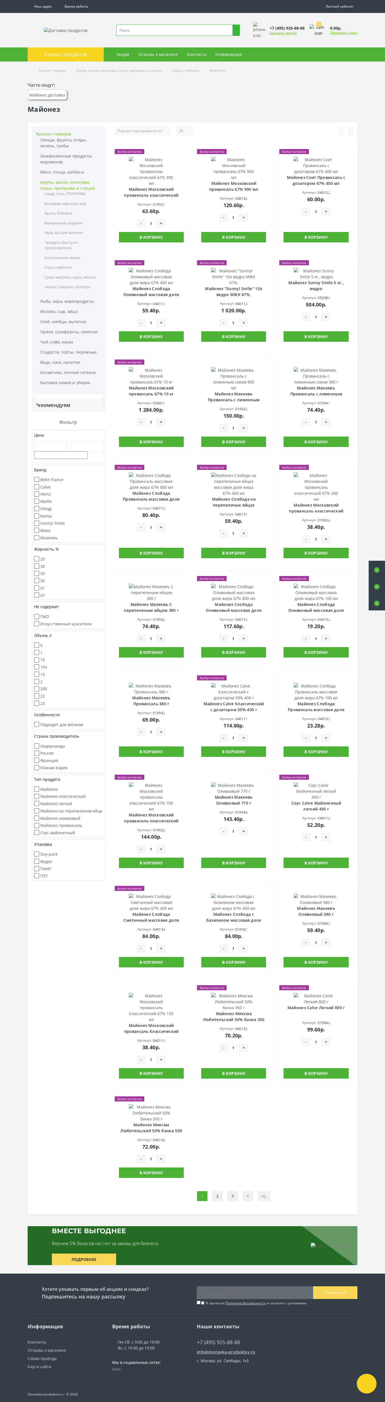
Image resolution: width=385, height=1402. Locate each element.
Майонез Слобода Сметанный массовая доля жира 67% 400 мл (151, 920)
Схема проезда (42, 1358)
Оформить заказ (343, 32)
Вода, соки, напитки (60, 362)
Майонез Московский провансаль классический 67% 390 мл (151, 195)
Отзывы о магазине (158, 54)
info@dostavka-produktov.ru (226, 1352)
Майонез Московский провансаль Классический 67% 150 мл (151, 1031)
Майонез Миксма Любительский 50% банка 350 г (234, 1019)
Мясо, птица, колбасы (62, 172)
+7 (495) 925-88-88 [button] (218, 1342)
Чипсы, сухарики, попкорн (67, 286)
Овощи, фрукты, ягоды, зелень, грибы (63, 142)
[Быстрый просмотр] (182, 169)
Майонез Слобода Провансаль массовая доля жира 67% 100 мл (316, 709)
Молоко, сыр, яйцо (59, 311)
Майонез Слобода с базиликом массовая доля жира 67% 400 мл (233, 920)
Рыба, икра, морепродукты (67, 301)
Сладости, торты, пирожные (68, 352)
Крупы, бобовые (58, 213)
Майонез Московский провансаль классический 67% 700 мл (151, 820)
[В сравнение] (182, 161)
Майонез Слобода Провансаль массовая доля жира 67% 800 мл (151, 499)
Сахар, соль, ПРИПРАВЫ (65, 193)
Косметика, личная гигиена (68, 372)
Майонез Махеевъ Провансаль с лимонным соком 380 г (316, 393)
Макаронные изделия (63, 222)
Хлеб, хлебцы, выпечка (63, 321)
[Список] (341, 130)
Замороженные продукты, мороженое (66, 159)
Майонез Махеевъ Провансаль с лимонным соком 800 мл (234, 399)
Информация (228, 54)
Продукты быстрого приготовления (61, 245)
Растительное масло (62, 257)
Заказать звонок (283, 32)
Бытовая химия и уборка (65, 382)
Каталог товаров (52, 70)
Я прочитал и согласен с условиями (256, 1303)
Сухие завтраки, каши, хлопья (70, 277)
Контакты (196, 54)
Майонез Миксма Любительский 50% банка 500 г (151, 1130)
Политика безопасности (245, 1303)
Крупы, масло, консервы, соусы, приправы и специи (119, 70)
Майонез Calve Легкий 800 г (316, 1007)
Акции (123, 54)
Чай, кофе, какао (56, 342)
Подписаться (335, 1292)
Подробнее (84, 1259)
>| (264, 1196)
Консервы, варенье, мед (65, 203)
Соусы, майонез (186, 70)
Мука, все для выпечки (64, 232)
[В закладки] (182, 153)
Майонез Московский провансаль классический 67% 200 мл (316, 511)
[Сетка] (350, 130)
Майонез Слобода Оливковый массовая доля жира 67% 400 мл (151, 294)
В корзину (151, 237)
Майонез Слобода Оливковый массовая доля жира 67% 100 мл (316, 610)
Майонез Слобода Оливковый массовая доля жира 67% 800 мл (234, 610)
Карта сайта (39, 1366)
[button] (76, 6)
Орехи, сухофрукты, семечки (69, 331)
